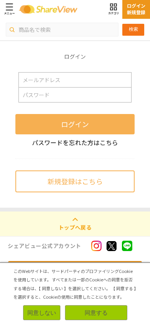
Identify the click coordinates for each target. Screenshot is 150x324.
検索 (133, 29)
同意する (96, 312)
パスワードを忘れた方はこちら (75, 142)
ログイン (75, 124)
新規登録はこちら (75, 181)
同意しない (41, 312)
